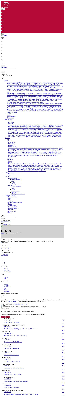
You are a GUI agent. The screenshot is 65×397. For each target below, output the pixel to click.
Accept (3, 317)
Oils (9, 199)
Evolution (10, 145)
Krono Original (12, 146)
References (6, 3)
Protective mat (11, 211)
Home (2, 233)
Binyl (9, 139)
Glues (9, 198)
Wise (9, 175)
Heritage (9, 115)
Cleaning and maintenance (18, 184)
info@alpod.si (4, 7)
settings (42, 314)
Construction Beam (16, 179)
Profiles (10, 204)
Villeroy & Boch (35, 167)
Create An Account (5, 224)
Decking (6, 289)
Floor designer (7, 271)
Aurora (10, 120)
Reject (7, 317)
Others (10, 212)
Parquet (6, 284)
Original (10, 162)
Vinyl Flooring (7, 287)
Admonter (35, 87)
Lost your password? (6, 221)
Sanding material (12, 206)
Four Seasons (10, 118)
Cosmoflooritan (12, 142)
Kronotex (10, 158)
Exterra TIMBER (12, 178)
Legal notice (17, 304)
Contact (6, 2)
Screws (13, 182)
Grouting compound (13, 208)
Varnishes (10, 201)
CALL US (4, 74)
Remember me (6, 220)
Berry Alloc (11, 122)
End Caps (13, 192)
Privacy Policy (24, 304)
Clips (12, 181)
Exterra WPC (11, 185)
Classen (10, 140)
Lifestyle (10, 159)
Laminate (6, 285)
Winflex (35, 130)
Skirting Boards (15, 191)
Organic (10, 161)
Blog (5, 278)
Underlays (10, 209)
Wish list (6, 277)
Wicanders (11, 173)
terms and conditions (13, 301)
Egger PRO (11, 143)
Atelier (35, 108)
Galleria (9, 113)
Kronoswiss (35, 152)
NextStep (10, 123)
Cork (5, 288)
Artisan (35, 98)
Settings (12, 317)
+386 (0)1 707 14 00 (6, 248)
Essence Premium (11, 116)
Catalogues (6, 4)
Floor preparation (12, 196)
